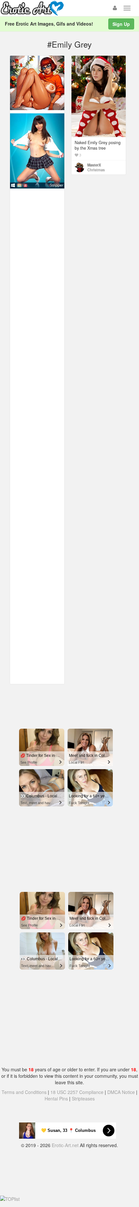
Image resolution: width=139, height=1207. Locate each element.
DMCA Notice (121, 1092)
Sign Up (121, 24)
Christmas (96, 169)
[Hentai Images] (37, 82)
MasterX (94, 164)
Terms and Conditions (24, 1092)
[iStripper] (37, 150)
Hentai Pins (56, 1098)
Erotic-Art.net (65, 1145)
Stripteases (83, 1098)
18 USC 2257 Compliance (76, 1092)
